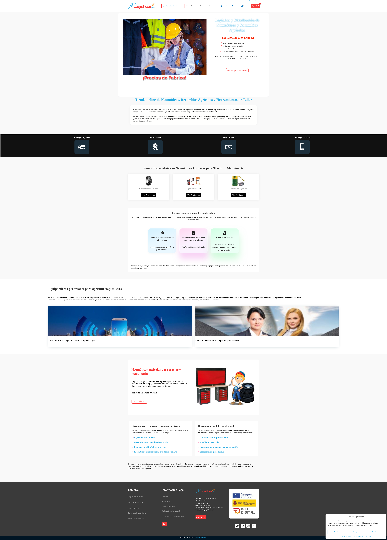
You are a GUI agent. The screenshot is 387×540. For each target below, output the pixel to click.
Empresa (165, 497)
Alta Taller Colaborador (136, 519)
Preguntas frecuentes (135, 497)
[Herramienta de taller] (193, 187)
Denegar (356, 532)
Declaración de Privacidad (171, 511)
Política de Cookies (168, 506)
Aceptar (336, 532)
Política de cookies (346, 536)
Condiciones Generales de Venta (173, 517)
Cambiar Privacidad (200, 537)
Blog (164, 524)
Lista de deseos (133, 508)
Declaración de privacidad (362, 536)
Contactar (200, 517)
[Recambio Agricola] (238, 187)
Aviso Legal (166, 501)
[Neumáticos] (148, 187)
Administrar (375, 532)
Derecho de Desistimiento (137, 513)
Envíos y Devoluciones (136, 502)
